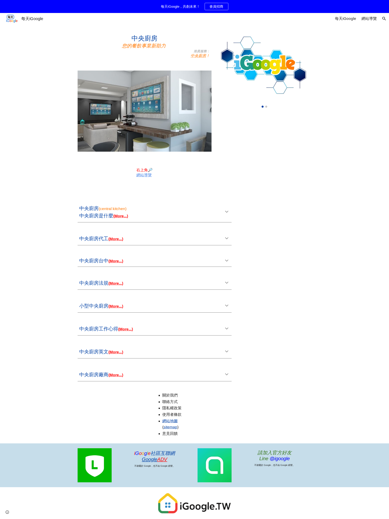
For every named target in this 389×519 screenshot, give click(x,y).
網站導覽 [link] (369, 18)
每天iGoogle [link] (345, 18)
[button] (384, 19)
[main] (145, 45)
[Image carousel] (264, 68)
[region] (194, 6)
